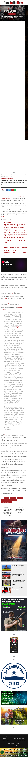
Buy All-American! (8, 222)
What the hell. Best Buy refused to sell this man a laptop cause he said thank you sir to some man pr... (18, 582)
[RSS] (13, 745)
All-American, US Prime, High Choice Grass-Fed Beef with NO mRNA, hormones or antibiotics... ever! (15, 254)
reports (9, 303)
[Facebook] (11, 745)
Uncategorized (7, 174)
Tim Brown (4, 184)
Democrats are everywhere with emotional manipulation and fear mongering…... (18, 574)
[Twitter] (15, 745)
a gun (17, 327)
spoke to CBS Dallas (8, 434)
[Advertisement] (14, 156)
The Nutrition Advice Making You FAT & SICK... (18, 588)
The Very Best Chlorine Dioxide (11, 250)
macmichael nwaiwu (5, 500)
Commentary (12, 14)
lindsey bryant (19, 497)
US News (10, 178)
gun (11, 287)
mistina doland (13, 500)
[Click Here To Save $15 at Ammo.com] (14, 645)
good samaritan (13, 497)
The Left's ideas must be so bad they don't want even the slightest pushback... (18, 567)
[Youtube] (17, 745)
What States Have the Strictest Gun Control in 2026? (12, 16)
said (12, 293)
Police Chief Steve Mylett (6, 502)
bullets (6, 298)
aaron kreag (6, 497)
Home (2, 174)
